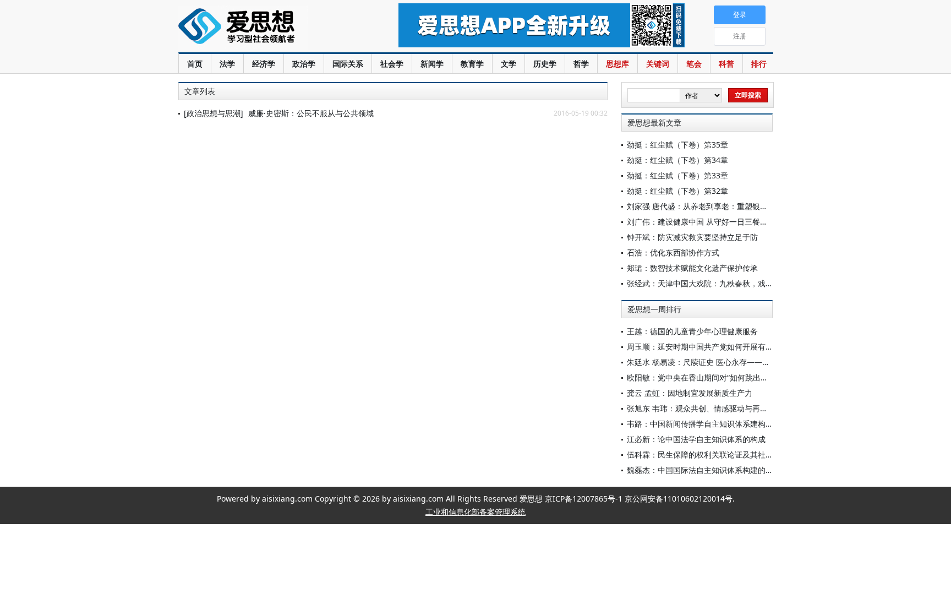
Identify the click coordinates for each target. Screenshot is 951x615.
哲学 (581, 63)
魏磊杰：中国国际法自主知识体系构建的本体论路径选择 (723, 470)
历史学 (544, 63)
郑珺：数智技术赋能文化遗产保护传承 (692, 268)
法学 (227, 63)
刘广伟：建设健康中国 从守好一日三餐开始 (701, 221)
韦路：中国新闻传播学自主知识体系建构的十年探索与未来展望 (735, 423)
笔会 (694, 63)
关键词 (657, 63)
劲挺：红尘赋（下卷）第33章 (677, 175)
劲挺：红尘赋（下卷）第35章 (677, 144)
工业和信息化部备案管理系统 (475, 512)
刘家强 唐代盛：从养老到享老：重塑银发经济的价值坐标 (724, 206)
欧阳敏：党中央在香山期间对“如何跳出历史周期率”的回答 (726, 377)
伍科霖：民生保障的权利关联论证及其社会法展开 (711, 454)
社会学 (391, 63)
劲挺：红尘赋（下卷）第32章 (677, 191)
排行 (759, 63)
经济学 (263, 63)
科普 (726, 63)
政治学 (303, 63)
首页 (195, 63)
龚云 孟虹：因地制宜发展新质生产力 (689, 393)
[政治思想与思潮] (213, 113)
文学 (508, 63)
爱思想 (266, 28)
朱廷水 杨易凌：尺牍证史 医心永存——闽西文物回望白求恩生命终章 (744, 362)
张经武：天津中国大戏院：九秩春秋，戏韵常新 (708, 283)
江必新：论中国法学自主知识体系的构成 (696, 439)
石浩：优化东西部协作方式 (673, 252)
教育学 (472, 63)
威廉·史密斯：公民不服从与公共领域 (311, 113)
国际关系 (347, 63)
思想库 (617, 63)
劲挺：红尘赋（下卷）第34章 (677, 160)
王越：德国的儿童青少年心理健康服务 (692, 331)
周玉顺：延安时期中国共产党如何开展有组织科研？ (715, 346)
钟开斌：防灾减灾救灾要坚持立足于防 (692, 237)
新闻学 (432, 63)
